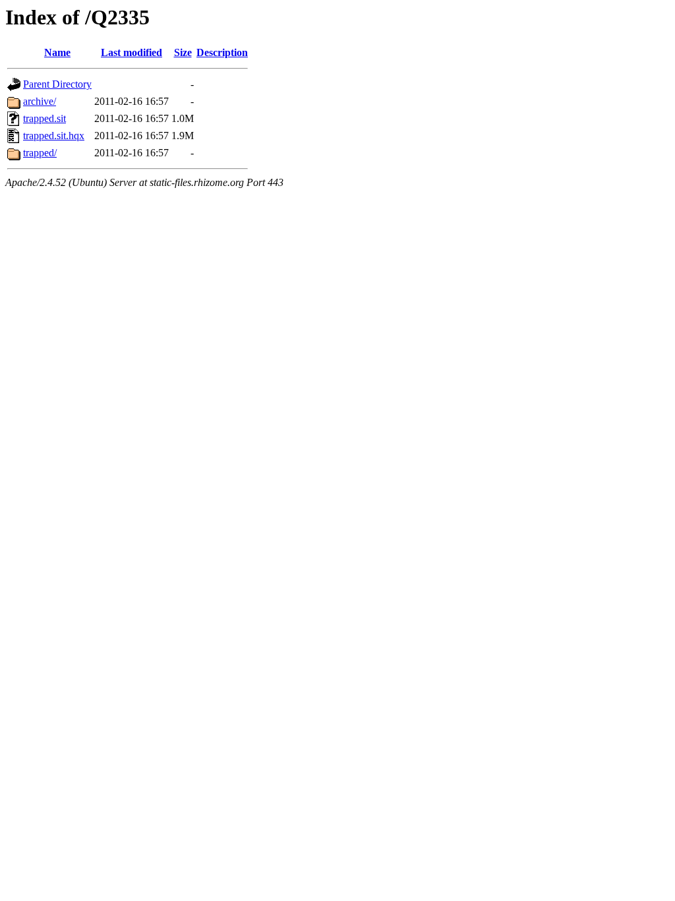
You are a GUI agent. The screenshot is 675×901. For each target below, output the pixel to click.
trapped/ (40, 152)
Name (57, 52)
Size (183, 52)
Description (222, 52)
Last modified (131, 52)
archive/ (39, 101)
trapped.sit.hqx (53, 135)
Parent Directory (57, 84)
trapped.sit (44, 118)
